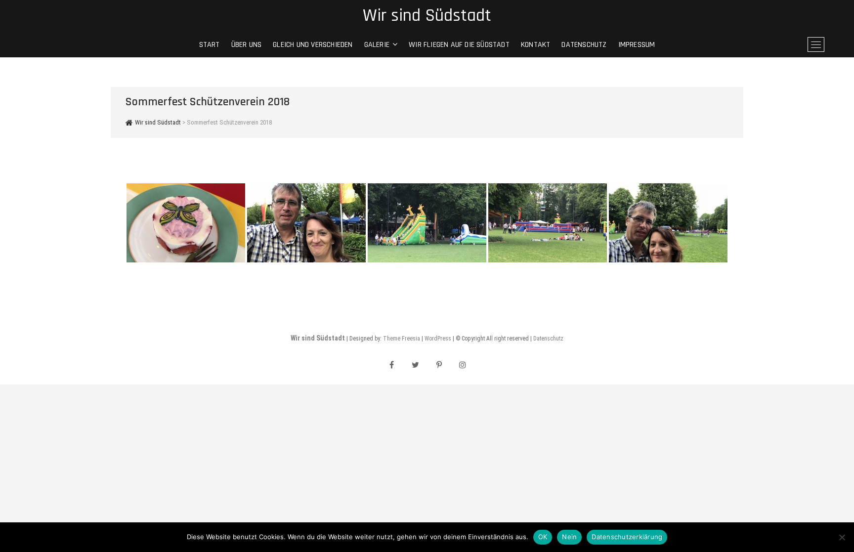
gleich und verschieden (312, 45)
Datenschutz (583, 45)
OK (543, 537)
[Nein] (842, 537)
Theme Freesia (401, 338)
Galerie (376, 45)
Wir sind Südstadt (427, 16)
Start (209, 45)
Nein (569, 537)
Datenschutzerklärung (627, 537)
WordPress (438, 338)
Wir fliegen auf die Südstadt (459, 45)
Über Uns (246, 45)
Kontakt (535, 45)
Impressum (636, 45)
